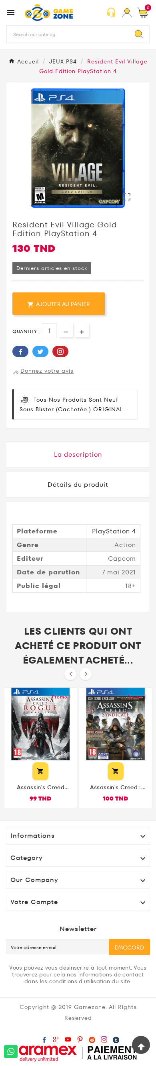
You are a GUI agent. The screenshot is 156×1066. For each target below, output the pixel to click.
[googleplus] (57, 1039)
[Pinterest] (81, 1039)
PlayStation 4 (114, 531)
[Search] (139, 34)
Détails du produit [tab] (78, 484)
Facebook (20, 351)
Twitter (40, 351)
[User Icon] (127, 12)
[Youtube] (69, 1039)
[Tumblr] (117, 1039)
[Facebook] (45, 1039)
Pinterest (60, 351)
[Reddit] (93, 1039)
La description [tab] (78, 454)
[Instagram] (105, 1039)
